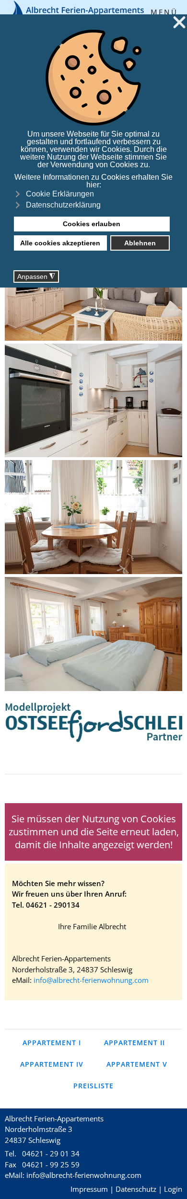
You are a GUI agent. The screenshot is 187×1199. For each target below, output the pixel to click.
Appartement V (136, 1064)
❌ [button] (179, 23)
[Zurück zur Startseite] (75, 12)
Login (173, 1189)
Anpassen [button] (36, 277)
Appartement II (134, 1042)
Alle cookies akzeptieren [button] (60, 243)
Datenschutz (136, 1189)
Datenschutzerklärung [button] (63, 205)
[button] (166, 12)
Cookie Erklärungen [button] (60, 194)
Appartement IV (51, 1064)
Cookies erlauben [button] (91, 224)
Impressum (89, 1189)
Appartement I (52, 1042)
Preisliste (93, 1085)
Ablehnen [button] (140, 243)
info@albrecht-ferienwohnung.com (91, 980)
